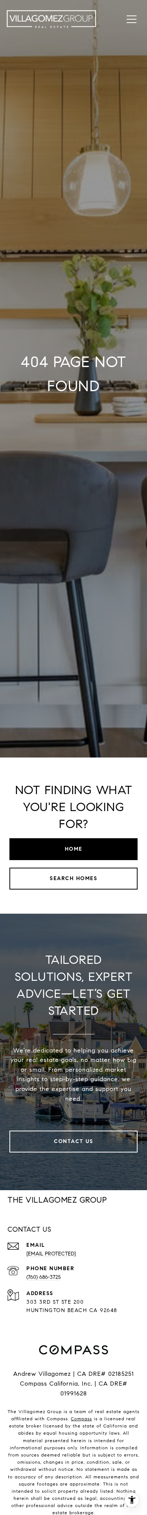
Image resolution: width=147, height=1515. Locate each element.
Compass (81, 1418)
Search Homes (73, 878)
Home (74, 849)
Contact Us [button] (73, 1141)
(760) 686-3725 (43, 1277)
